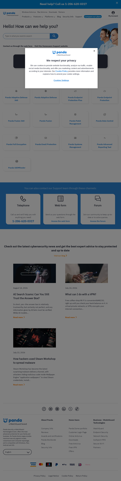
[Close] (94, 50)
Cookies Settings (61, 80)
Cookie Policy (61, 71)
